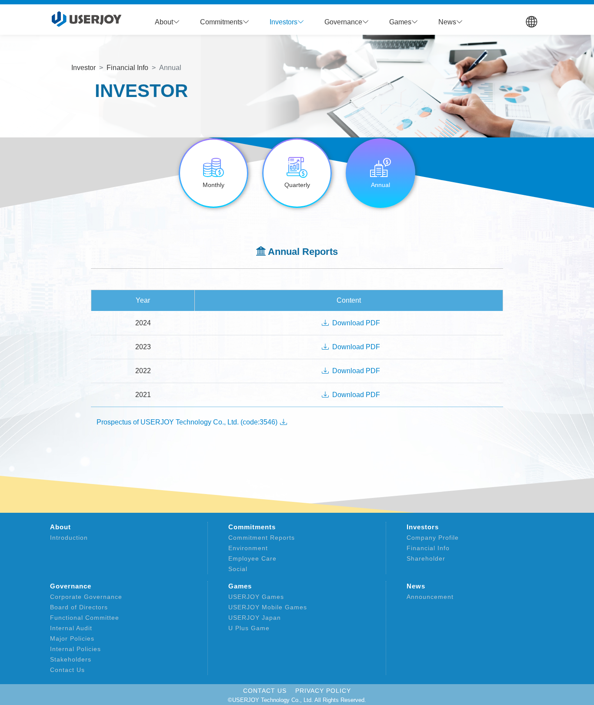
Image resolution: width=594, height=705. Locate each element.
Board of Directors (79, 607)
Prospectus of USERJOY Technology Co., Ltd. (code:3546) (188, 422)
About (60, 527)
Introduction (69, 537)
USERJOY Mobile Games (267, 607)
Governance (70, 586)
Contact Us (67, 669)
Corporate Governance (86, 596)
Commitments (252, 527)
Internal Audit (71, 628)
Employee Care (252, 558)
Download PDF (356, 323)
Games (240, 586)
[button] (167, 22)
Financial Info (428, 548)
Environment (248, 548)
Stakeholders (70, 659)
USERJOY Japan (254, 617)
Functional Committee (84, 617)
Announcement (430, 596)
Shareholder (426, 558)
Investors (423, 527)
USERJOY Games (256, 596)
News (416, 586)
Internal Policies (75, 648)
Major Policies (72, 638)
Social (237, 568)
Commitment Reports (261, 537)
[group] (213, 173)
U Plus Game (249, 628)
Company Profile (433, 537)
